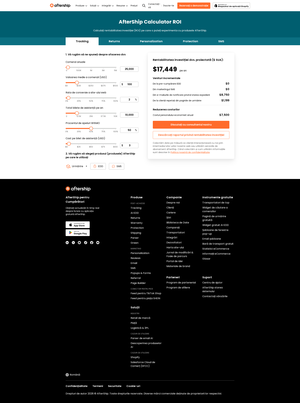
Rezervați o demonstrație (193, 5)
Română (75, 374)
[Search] (143, 5)
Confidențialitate (77, 386)
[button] (191, 135)
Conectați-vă (154, 5)
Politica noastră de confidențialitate (190, 152)
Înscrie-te (168, 5)
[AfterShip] (61, 6)
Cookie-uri (133, 386)
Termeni (97, 386)
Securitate (114, 386)
